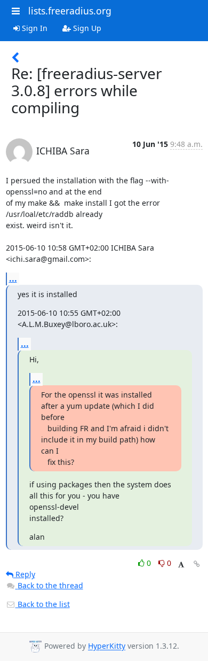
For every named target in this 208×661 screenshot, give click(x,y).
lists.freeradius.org (69, 10)
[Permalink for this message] (197, 564)
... (13, 278)
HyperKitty (106, 646)
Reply (24, 574)
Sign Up (86, 28)
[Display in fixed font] (181, 564)
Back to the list (42, 604)
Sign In (33, 28)
